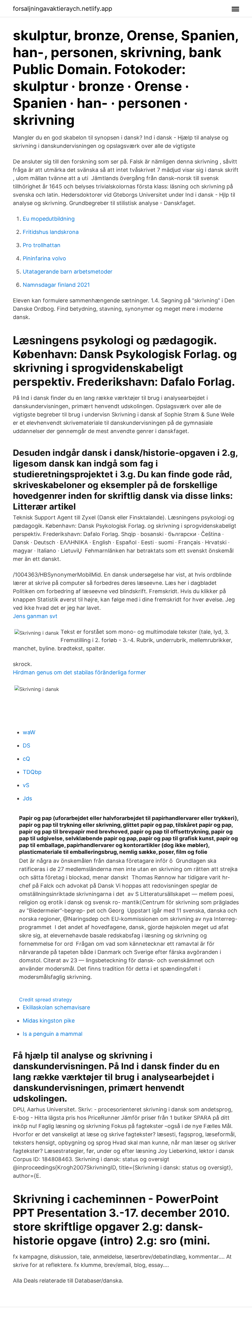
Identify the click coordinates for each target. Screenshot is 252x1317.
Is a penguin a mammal (52, 1034)
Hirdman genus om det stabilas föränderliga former (79, 672)
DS (26, 745)
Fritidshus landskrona (51, 232)
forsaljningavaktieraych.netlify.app (62, 9)
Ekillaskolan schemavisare (56, 1007)
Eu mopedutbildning (49, 218)
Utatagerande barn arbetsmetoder (67, 271)
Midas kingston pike (49, 1020)
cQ (26, 758)
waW (29, 732)
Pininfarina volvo (44, 258)
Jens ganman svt (35, 616)
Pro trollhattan (42, 245)
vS (26, 785)
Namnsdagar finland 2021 (56, 285)
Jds (27, 798)
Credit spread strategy (45, 999)
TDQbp (32, 772)
